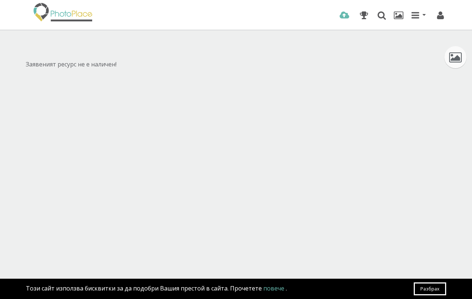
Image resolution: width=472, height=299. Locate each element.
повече (274, 288)
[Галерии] (398, 15)
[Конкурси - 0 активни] (363, 15)
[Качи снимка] (344, 15)
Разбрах (430, 288)
